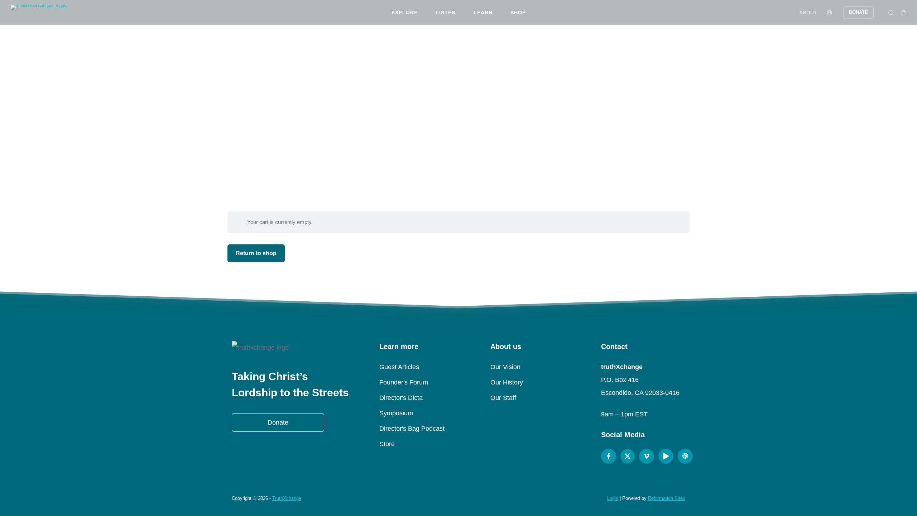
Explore (405, 12)
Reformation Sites (666, 498)
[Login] (829, 12)
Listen (446, 12)
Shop (518, 12)
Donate (858, 12)
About (808, 12)
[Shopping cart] (903, 12)
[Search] (891, 12)
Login (612, 498)
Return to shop (256, 253)
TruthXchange (286, 498)
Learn (483, 12)
